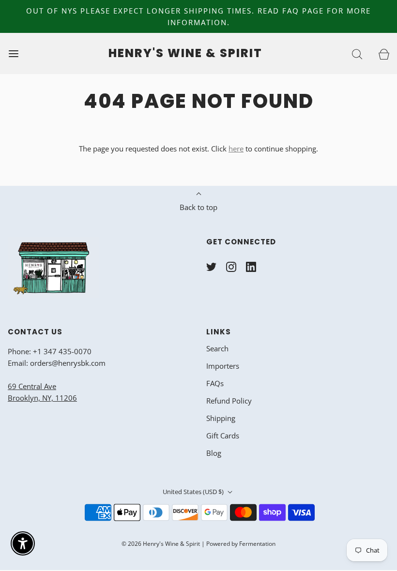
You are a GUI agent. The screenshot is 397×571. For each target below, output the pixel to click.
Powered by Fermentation (240, 544)
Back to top (198, 207)
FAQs (215, 383)
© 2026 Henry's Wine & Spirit (161, 544)
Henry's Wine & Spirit (185, 53)
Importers (222, 366)
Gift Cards (222, 435)
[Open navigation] (13, 53)
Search (217, 348)
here (236, 148)
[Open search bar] (357, 53)
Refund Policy (229, 401)
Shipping (220, 418)
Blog (213, 453)
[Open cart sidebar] (383, 53)
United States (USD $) (194, 491)
